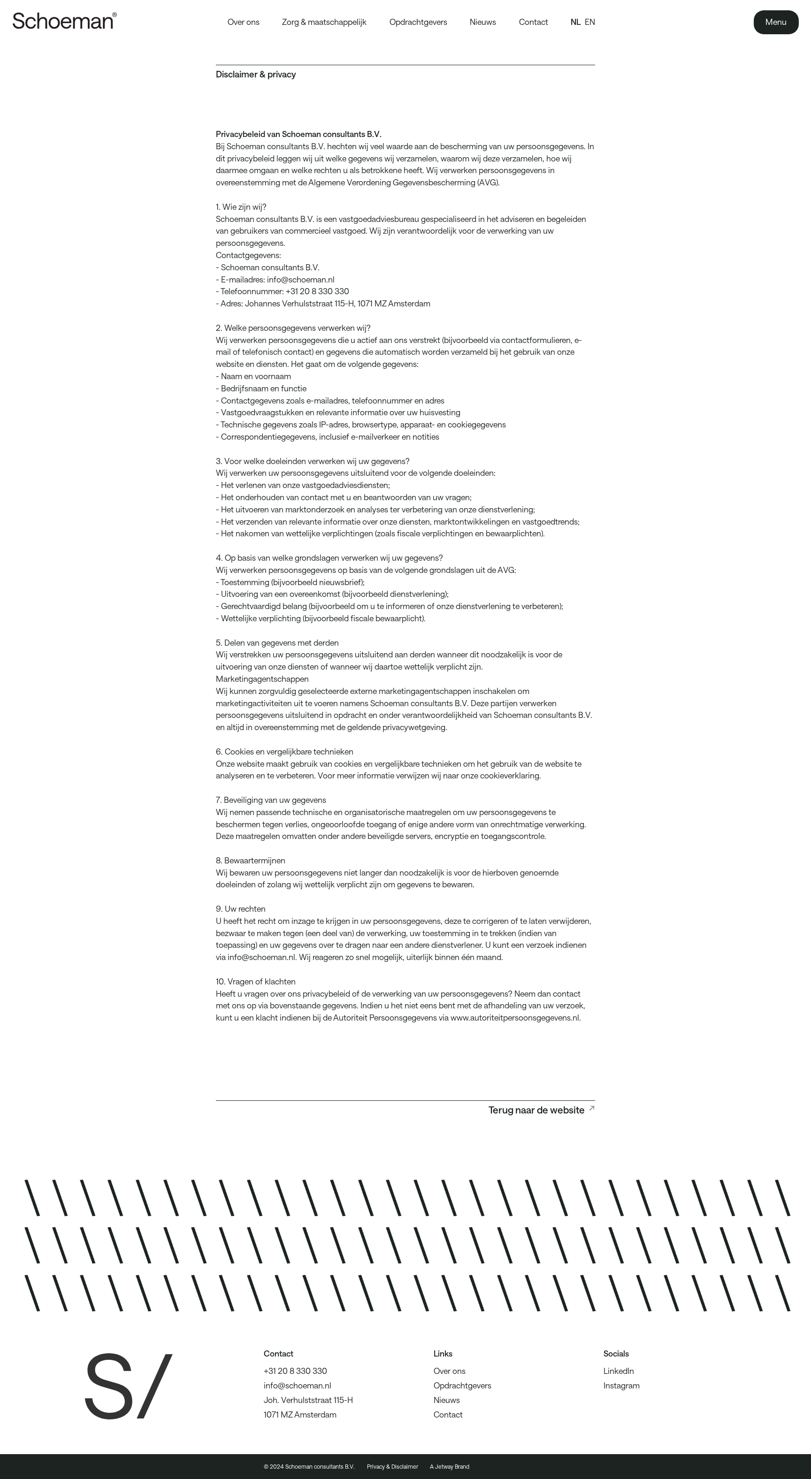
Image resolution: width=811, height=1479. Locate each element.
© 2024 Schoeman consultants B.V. (309, 1466)
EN (590, 21)
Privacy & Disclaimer (392, 1466)
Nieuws (483, 21)
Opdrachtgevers (418, 21)
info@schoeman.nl (297, 1385)
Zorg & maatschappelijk (324, 21)
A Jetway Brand (449, 1466)
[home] (76, 22)
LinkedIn (619, 1370)
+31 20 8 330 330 (295, 1370)
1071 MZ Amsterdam (300, 1414)
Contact (533, 21)
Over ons (244, 21)
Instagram (622, 1385)
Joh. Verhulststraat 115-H (308, 1399)
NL (576, 21)
